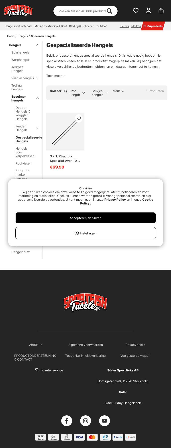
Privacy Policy (115, 199)
